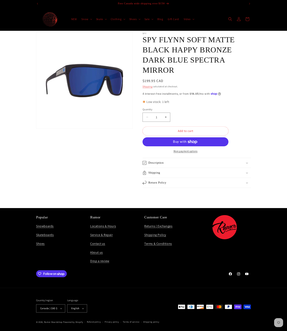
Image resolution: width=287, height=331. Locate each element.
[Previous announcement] (37, 3)
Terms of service (131, 322)
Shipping (147, 86)
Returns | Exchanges (158, 226)
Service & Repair (101, 235)
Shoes (40, 244)
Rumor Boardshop (53, 322)
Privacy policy (112, 322)
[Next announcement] (249, 3)
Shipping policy (151, 322)
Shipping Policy (155, 235)
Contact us (97, 244)
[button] (86, 19)
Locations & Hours (103, 226)
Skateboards (45, 235)
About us (96, 252)
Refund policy (94, 322)
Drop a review (99, 261)
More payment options (186, 151)
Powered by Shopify (73, 322)
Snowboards (45, 226)
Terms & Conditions (158, 244)
